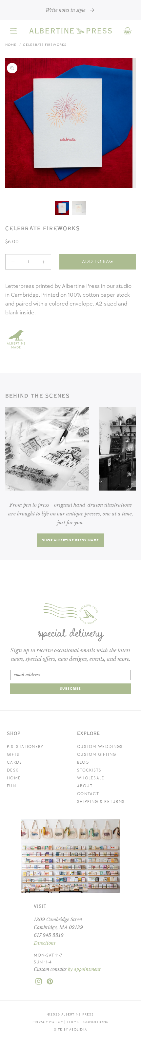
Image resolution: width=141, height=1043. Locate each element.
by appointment (84, 969)
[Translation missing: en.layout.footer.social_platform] (38, 983)
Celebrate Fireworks (45, 45)
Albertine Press (77, 1014)
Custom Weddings (100, 746)
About (85, 786)
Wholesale (91, 778)
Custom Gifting (96, 754)
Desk (12, 770)
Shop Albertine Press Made (70, 540)
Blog (83, 762)
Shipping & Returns (101, 801)
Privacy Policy (47, 1022)
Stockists (89, 770)
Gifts (13, 754)
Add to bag (97, 261)
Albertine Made (16, 345)
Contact (88, 793)
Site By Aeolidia (70, 1029)
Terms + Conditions (88, 1022)
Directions (44, 943)
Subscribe (70, 688)
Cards (14, 762)
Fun (11, 786)
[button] (13, 31)
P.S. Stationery (25, 746)
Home (10, 45)
